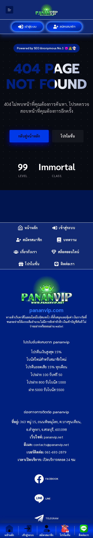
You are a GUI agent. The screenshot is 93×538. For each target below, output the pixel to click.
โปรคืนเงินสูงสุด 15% (46, 352)
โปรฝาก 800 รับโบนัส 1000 (46, 382)
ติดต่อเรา (67, 264)
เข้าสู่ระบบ (31, 26)
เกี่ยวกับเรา (28, 252)
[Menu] (9, 10)
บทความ (70, 239)
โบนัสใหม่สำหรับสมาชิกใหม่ (46, 359)
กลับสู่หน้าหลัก (29, 136)
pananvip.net (53, 437)
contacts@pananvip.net (51, 444)
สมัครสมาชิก (68, 26)
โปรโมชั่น (68, 136)
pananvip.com (46, 309)
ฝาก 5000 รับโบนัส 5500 (46, 389)
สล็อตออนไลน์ (68, 252)
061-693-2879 (55, 452)
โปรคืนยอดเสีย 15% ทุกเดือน (46, 367)
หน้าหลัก (31, 227)
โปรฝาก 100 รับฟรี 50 (46, 374)
